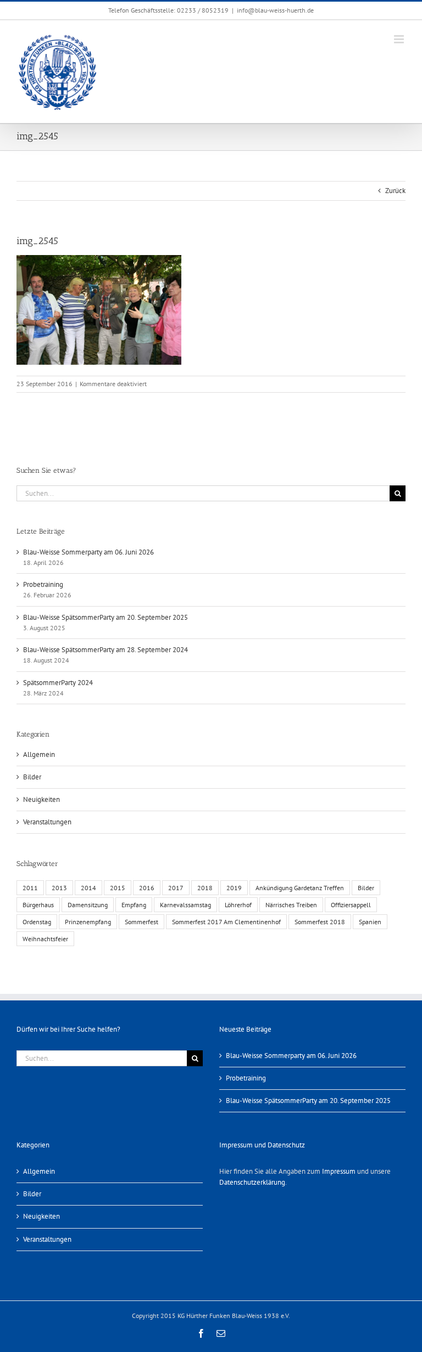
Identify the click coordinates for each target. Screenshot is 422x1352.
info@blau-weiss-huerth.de (275, 10)
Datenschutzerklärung (252, 1182)
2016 (146, 888)
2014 (88, 888)
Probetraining (43, 584)
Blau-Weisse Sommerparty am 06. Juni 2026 (88, 552)
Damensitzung (88, 905)
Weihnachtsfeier (45, 939)
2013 (59, 888)
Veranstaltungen (47, 822)
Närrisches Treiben (291, 905)
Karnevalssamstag (185, 905)
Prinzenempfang (88, 922)
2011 (30, 888)
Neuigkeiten (41, 799)
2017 (176, 888)
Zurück (395, 190)
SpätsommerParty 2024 (58, 682)
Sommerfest (141, 922)
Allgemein (39, 754)
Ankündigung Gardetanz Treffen (300, 888)
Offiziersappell (351, 905)
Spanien (370, 922)
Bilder (32, 777)
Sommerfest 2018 (320, 922)
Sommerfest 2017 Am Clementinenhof (226, 922)
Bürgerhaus (38, 905)
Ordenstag (37, 922)
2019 (234, 888)
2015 (117, 888)
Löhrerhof (238, 905)
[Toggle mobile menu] (400, 39)
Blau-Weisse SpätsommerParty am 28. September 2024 (105, 649)
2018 (205, 888)
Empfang (133, 905)
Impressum (339, 1171)
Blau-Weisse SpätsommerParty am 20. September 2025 (105, 617)
